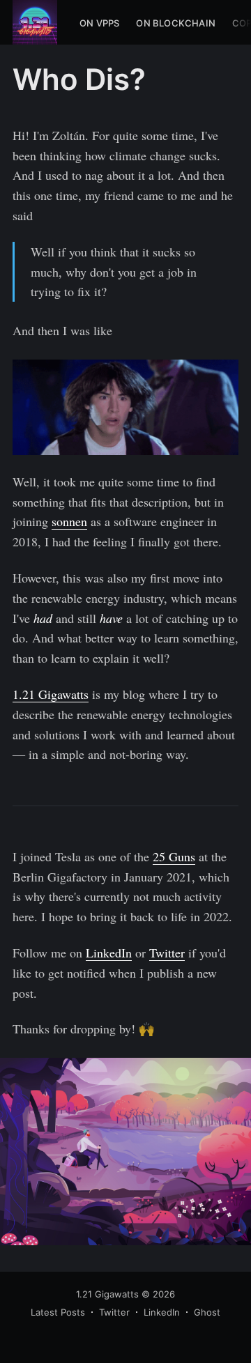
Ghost (207, 1312)
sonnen (69, 521)
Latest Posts (58, 1312)
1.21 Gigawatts (51, 694)
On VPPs (99, 23)
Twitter (167, 952)
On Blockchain (175, 23)
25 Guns (174, 856)
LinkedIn (109, 952)
